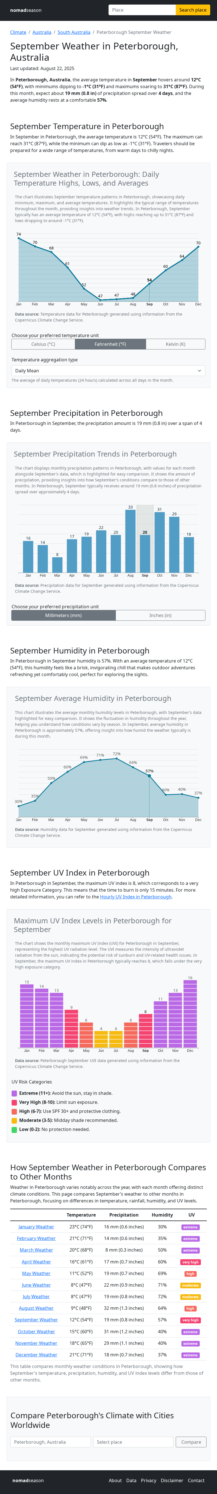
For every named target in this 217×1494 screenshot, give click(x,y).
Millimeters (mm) (63, 615)
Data (131, 1480)
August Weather (36, 1308)
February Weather (36, 1238)
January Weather (36, 1227)
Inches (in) (160, 615)
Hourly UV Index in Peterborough (136, 897)
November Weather (36, 1343)
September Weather (36, 1320)
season (26, 10)
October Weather (36, 1331)
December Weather (36, 1355)
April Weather (36, 1262)
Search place (193, 10)
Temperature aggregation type (45, 360)
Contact (196, 1480)
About (115, 1480)
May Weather (36, 1273)
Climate (18, 32)
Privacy (148, 1480)
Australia (41, 32)
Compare (191, 1442)
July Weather (36, 1296)
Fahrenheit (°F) (110, 344)
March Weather (36, 1250)
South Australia (74, 32)
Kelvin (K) (175, 344)
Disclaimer (172, 1480)
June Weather (36, 1285)
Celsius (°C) (43, 344)
